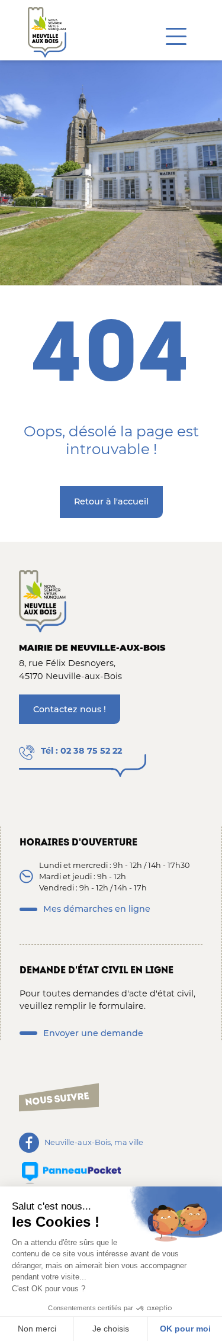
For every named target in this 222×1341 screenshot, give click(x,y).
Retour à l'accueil (111, 501)
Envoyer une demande (93, 1033)
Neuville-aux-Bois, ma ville (93, 1143)
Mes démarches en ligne (96, 908)
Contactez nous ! (69, 709)
